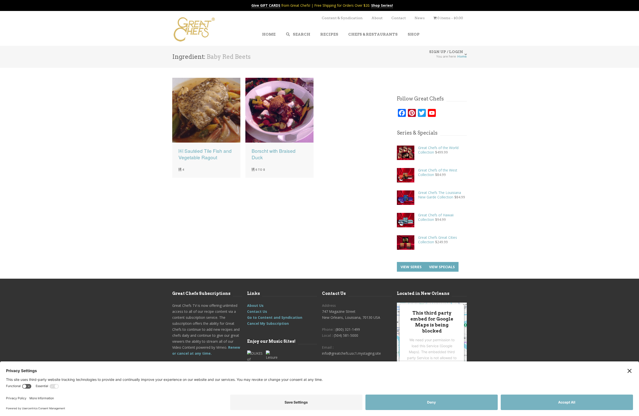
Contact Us (257, 311)
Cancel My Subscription (268, 323)
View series (411, 266)
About (377, 18)
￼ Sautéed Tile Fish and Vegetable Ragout (205, 154)
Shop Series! (382, 5)
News (420, 18)
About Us (255, 305)
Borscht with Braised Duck (274, 154)
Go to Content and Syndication (274, 317)
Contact (398, 18)
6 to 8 (260, 169)
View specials (442, 266)
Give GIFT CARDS (265, 5)
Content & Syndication (342, 18)
